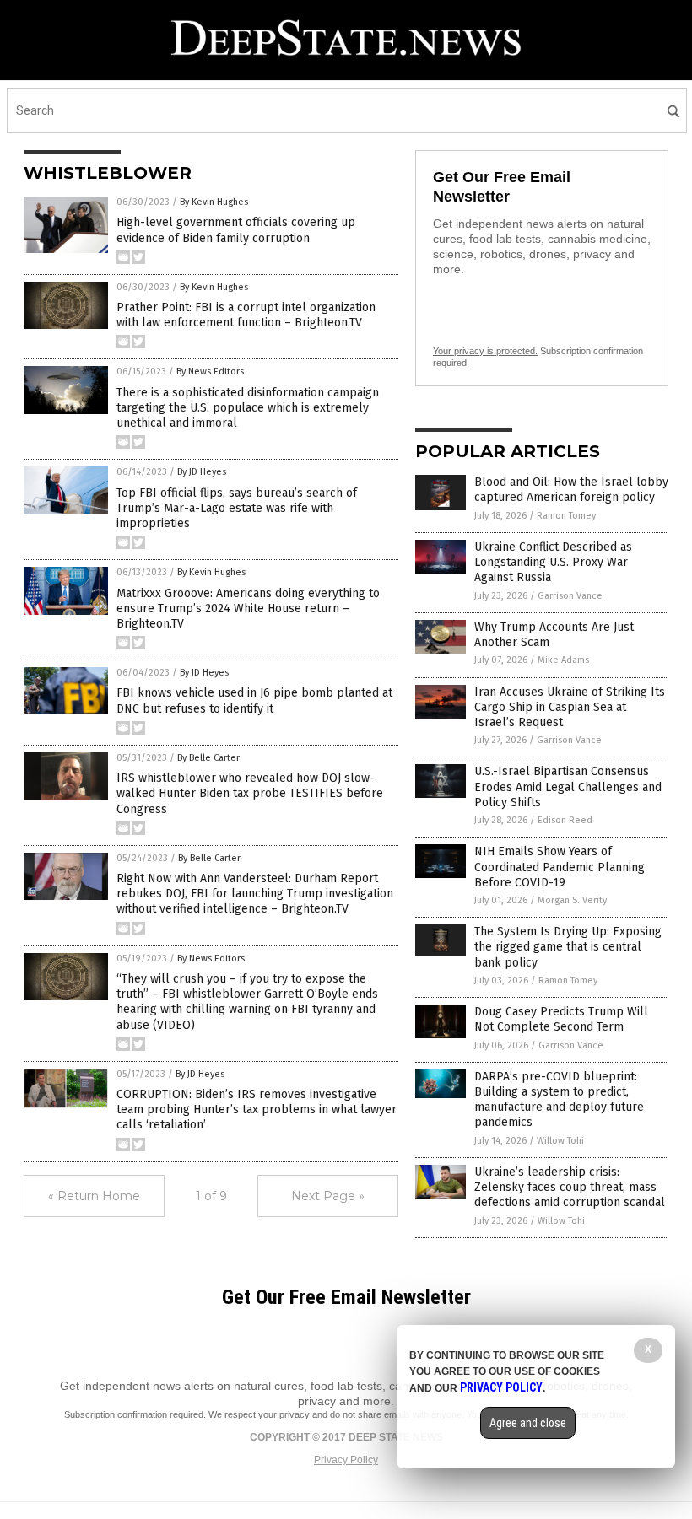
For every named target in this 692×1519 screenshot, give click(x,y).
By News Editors (210, 371)
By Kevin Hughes (214, 202)
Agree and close (527, 1423)
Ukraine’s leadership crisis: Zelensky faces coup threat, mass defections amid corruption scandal (569, 1187)
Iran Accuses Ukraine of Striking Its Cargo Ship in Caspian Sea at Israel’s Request (569, 707)
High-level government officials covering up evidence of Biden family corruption (235, 230)
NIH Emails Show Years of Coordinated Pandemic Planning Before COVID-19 (559, 866)
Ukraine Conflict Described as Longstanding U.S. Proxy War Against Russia (553, 562)
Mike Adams (563, 659)
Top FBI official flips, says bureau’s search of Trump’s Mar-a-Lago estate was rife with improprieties (236, 508)
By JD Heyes (201, 471)
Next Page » (328, 1196)
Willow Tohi (560, 1140)
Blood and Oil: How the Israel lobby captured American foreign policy (571, 489)
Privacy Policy (346, 1460)
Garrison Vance (570, 595)
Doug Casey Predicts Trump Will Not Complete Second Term (561, 1019)
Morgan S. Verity (572, 900)
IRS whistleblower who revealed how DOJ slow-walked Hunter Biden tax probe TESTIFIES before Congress (249, 793)
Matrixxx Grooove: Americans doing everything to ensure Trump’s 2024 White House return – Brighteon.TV (248, 608)
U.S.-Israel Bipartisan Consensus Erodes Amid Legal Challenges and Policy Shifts (568, 786)
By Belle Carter (208, 757)
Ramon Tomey (566, 515)
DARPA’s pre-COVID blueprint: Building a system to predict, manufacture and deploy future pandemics (559, 1099)
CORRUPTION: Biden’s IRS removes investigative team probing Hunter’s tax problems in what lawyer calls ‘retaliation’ (256, 1109)
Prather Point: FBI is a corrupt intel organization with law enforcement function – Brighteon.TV (246, 315)
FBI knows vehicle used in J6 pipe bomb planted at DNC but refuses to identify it (254, 700)
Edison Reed (565, 820)
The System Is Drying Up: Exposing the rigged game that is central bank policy (568, 946)
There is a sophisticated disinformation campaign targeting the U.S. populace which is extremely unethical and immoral (247, 407)
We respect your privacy (259, 1414)
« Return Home (94, 1196)
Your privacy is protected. (485, 351)
